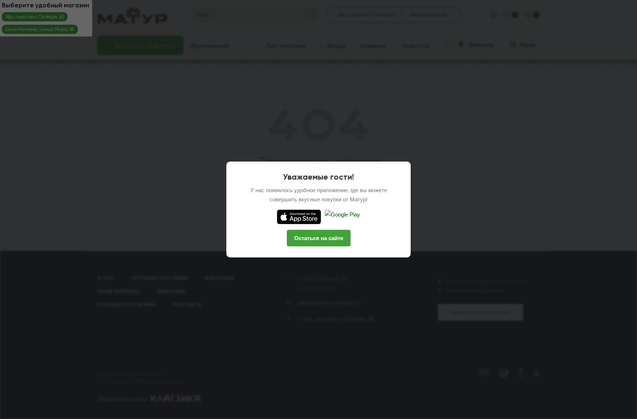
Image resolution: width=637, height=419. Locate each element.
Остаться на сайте (318, 238)
